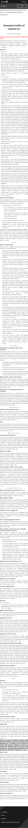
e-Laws (3, 6)
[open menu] (19, 6)
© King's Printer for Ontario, (10, 822)
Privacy (3, 815)
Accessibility (4, 812)
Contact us (3, 818)
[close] (25, 6)
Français (24, 1)
